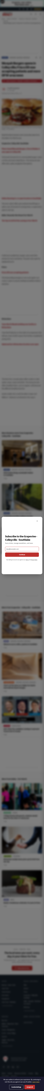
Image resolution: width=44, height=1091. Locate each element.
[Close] (37, 521)
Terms (27, 559)
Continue (22, 555)
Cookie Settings (16, 1087)
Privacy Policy (34, 559)
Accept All (30, 1087)
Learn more (35, 1082)
